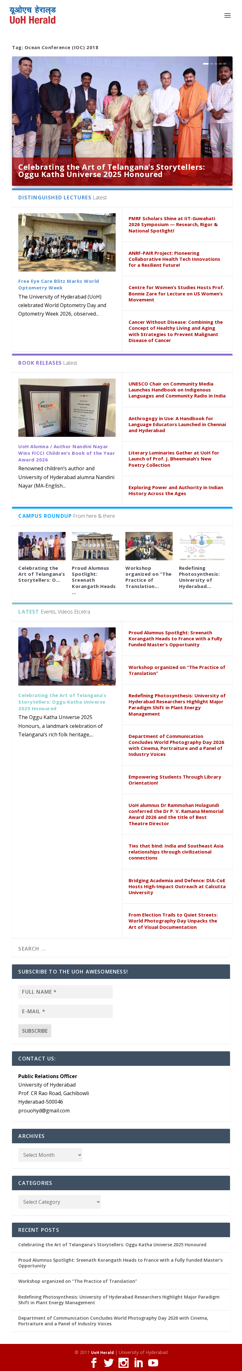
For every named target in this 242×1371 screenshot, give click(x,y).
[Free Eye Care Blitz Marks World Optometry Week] (67, 242)
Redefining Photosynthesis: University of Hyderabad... (199, 577)
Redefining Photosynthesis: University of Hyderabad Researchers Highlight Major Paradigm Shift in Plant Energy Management (177, 704)
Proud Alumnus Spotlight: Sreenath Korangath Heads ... (94, 580)
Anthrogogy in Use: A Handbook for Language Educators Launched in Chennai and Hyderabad (177, 424)
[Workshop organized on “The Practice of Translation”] (149, 546)
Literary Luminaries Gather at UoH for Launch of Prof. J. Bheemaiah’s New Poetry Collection (174, 458)
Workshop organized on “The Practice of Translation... (148, 577)
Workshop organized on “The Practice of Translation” (177, 670)
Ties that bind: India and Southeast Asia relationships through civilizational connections (176, 852)
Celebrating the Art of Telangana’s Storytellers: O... (41, 574)
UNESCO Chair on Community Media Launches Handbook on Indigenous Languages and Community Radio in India (177, 389)
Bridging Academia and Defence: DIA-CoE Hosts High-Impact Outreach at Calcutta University (177, 886)
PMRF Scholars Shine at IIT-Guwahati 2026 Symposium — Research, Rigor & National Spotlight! (173, 224)
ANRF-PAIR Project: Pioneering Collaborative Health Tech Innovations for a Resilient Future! (174, 259)
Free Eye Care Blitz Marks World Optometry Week (58, 284)
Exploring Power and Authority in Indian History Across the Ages (176, 490)
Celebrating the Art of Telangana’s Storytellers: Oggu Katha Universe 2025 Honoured (111, 171)
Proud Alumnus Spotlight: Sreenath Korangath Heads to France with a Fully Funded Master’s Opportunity (175, 638)
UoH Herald (102, 1352)
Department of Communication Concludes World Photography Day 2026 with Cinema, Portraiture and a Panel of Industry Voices (176, 745)
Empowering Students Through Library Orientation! (175, 780)
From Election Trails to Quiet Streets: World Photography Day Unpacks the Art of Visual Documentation (173, 920)
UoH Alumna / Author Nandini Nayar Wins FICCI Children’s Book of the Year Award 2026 (66, 453)
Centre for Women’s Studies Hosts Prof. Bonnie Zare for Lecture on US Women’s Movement (176, 293)
